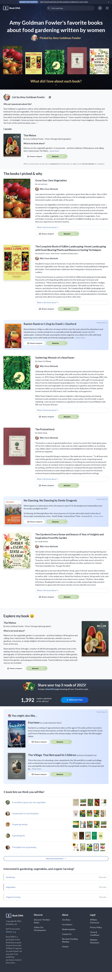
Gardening (10, 877)
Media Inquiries (68, 929)
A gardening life (18, 835)
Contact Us (67, 934)
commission (54, 164)
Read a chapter (36, 156)
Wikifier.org (11, 932)
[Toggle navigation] (107, 8)
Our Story (66, 919)
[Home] (13, 8)
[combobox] (70, 8)
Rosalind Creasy (44, 253)
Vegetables (11, 887)
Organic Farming (13, 897)
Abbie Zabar (42, 433)
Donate (65, 946)
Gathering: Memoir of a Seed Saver (55, 357)
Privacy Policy (96, 927)
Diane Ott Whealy (44, 361)
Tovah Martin (43, 541)
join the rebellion (88, 164)
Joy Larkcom (42, 184)
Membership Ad (102, 323)
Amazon (55, 156)
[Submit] (49, 8)
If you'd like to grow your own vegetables (29, 802)
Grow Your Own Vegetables (51, 180)
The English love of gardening (24, 847)
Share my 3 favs (76, 700)
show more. (55, 151)
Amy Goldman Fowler (67, 38)
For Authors (67, 924)
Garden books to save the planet (25, 813)
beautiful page (52, 689)
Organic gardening (19, 824)
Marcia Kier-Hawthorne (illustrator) (64, 253)
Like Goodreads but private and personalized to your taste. (64, 2)
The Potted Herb (45, 429)
